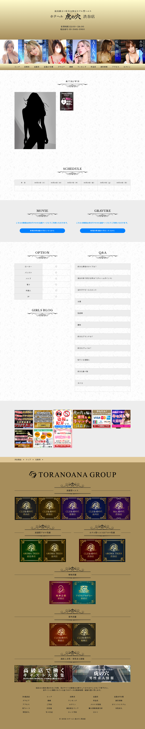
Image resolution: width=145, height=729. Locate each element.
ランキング (72, 700)
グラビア (26, 700)
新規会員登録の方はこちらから (42, 231)
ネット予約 (72, 712)
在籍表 (95, 697)
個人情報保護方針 (96, 708)
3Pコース (26, 708)
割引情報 (118, 700)
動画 (49, 700)
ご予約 (49, 704)
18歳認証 (26, 697)
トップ (49, 697)
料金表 (95, 700)
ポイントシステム (119, 704)
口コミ (95, 712)
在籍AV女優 (119, 697)
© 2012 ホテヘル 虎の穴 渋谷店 (72, 719)
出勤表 (72, 697)
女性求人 (118, 708)
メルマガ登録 (96, 704)
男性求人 (26, 712)
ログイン (72, 704)
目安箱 (49, 708)
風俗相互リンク (72, 708)
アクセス (26, 704)
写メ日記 (49, 712)
